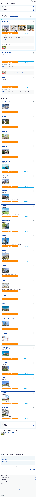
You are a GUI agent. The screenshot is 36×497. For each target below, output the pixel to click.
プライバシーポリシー (3, 490)
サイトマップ (2, 489)
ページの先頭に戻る (32, 469)
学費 (30, 16)
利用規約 (19, 489)
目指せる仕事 (5, 16)
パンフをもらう (10, 33)
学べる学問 (14, 16)
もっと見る (32, 44)
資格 (22, 16)
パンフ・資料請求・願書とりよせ (4, 491)
